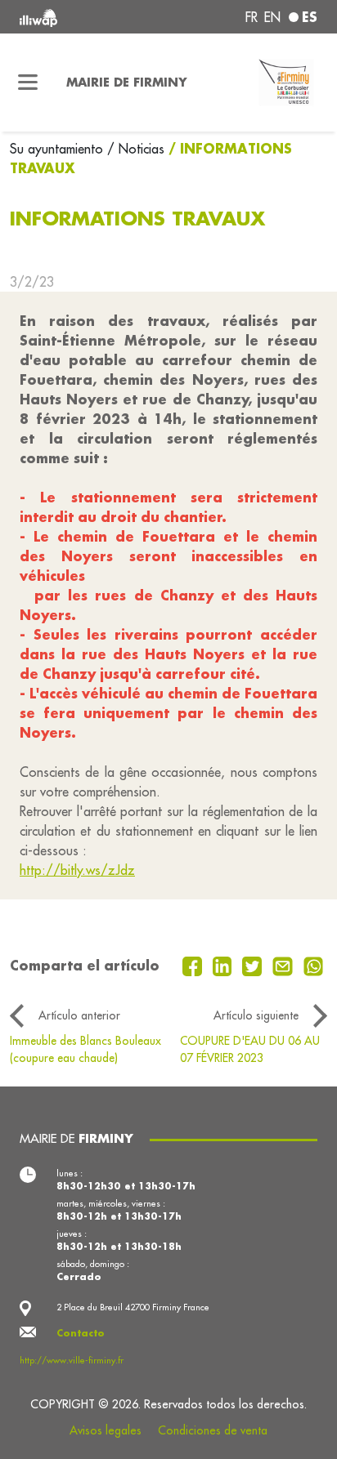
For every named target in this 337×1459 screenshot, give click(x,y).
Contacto (80, 1333)
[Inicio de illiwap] (76, 16)
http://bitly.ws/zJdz (77, 870)
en (272, 17)
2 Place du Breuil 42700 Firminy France (132, 1307)
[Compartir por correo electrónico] (284, 965)
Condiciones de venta (212, 1430)
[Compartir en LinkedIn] (224, 965)
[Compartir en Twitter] (254, 965)
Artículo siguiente (256, 1015)
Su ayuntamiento (58, 149)
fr (251, 17)
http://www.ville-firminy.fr (72, 1360)
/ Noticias (135, 149)
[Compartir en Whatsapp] (313, 965)
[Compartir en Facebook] (194, 965)
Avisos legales (106, 1430)
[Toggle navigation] (28, 82)
